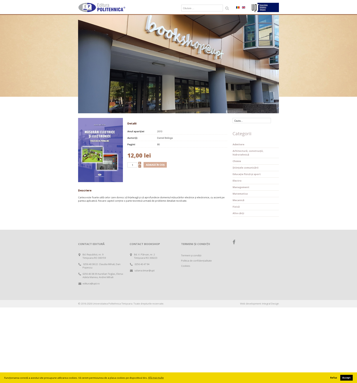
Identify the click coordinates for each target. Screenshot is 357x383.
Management (241, 187)
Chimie (237, 161)
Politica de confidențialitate (196, 260)
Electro (237, 180)
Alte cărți (238, 213)
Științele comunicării (245, 167)
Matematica (240, 193)
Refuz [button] (333, 377)
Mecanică (238, 200)
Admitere (238, 144)
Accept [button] (346, 377)
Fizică (236, 206)
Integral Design (270, 303)
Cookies (185, 265)
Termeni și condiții (191, 255)
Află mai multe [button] (156, 377)
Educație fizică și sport (247, 174)
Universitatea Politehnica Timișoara (112, 303)
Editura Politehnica (102, 7)
